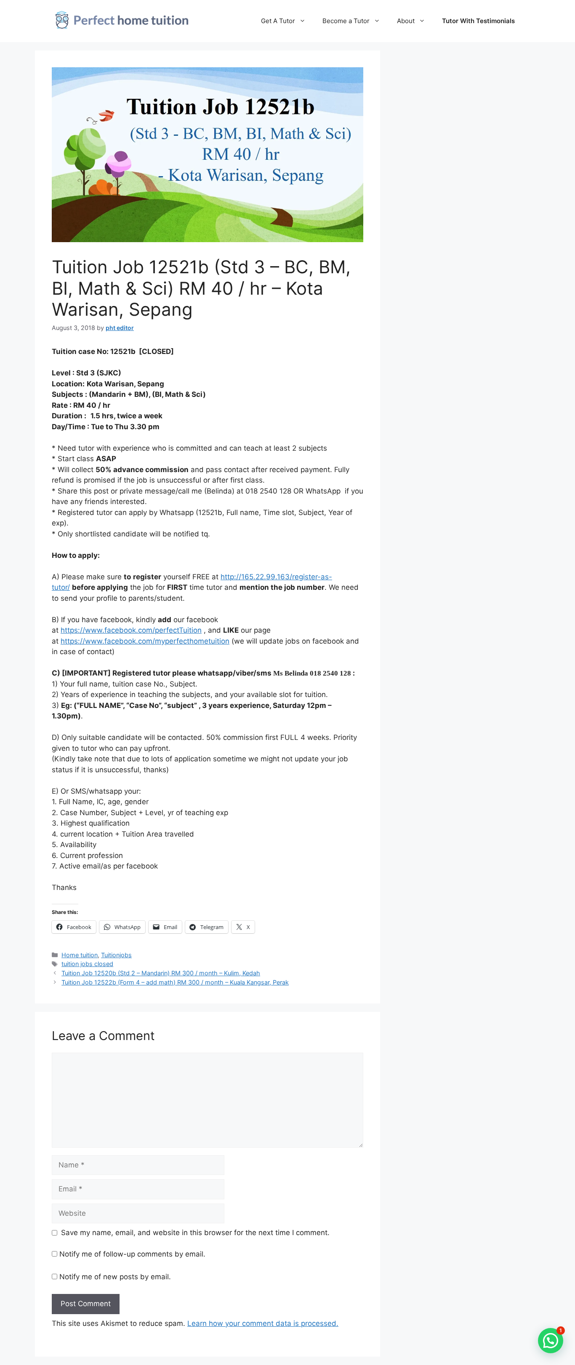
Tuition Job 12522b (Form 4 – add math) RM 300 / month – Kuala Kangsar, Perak (175, 982)
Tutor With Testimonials (478, 21)
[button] (550, 1340)
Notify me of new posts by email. (115, 1277)
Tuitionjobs (116, 954)
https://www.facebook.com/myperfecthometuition (145, 641)
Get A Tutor (278, 21)
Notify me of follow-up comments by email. (132, 1254)
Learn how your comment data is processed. (262, 1323)
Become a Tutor (346, 21)
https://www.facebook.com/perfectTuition (131, 630)
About (406, 21)
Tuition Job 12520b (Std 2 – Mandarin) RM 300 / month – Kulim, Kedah (160, 973)
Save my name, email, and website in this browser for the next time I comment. (195, 1232)
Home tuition (79, 954)
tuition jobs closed (87, 963)
